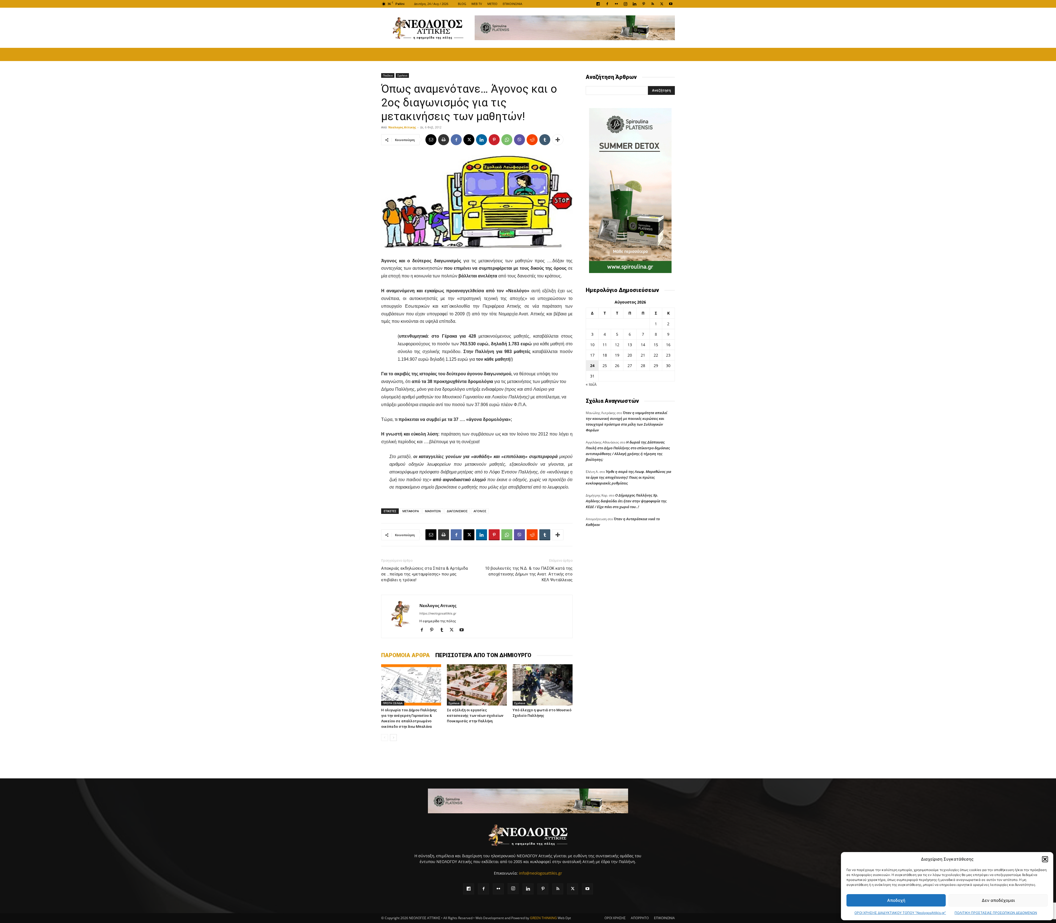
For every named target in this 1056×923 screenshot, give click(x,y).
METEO (492, 4)
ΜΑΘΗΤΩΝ (433, 511)
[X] (662, 4)
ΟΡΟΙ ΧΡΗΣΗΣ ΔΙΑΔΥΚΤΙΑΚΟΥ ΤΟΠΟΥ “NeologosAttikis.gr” (900, 913)
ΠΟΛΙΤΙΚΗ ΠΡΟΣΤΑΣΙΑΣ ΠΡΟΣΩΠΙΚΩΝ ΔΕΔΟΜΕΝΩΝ (996, 913)
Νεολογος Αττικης (402, 127)
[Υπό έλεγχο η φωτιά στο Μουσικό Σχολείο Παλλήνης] (543, 685)
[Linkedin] (634, 4)
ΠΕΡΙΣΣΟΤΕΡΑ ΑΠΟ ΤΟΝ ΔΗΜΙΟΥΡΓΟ (483, 655)
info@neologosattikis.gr (540, 873)
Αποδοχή (896, 900)
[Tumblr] (544, 139)
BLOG (462, 4)
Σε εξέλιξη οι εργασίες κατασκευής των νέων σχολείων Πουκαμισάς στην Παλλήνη (475, 715)
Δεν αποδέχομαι (998, 900)
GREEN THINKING (543, 918)
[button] (1045, 859)
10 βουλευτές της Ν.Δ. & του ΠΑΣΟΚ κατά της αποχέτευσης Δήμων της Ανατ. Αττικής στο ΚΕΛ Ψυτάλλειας (529, 574)
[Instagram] (625, 4)
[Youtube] (671, 4)
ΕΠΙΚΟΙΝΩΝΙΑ (512, 4)
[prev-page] (384, 737)
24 (592, 365)
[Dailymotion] (598, 4)
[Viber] (519, 139)
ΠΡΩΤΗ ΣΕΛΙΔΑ (393, 703)
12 (617, 344)
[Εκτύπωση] (443, 139)
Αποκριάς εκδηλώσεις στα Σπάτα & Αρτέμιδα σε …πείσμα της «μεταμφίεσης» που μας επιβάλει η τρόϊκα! (424, 574)
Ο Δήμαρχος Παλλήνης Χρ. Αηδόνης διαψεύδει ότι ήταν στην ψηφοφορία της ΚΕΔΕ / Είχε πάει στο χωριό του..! (626, 501)
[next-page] (393, 737)
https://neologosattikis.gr (437, 613)
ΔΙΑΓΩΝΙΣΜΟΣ (457, 511)
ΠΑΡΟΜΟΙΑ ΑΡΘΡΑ (405, 655)
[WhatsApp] (506, 139)
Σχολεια (402, 75)
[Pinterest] (643, 4)
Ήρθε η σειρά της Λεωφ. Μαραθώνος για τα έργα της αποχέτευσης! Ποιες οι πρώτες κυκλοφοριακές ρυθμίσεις (628, 477)
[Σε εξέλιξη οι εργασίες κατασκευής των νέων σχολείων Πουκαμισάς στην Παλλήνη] (477, 685)
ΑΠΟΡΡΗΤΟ (640, 918)
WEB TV (476, 4)
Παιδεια (388, 75)
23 (668, 355)
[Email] (430, 139)
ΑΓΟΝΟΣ (480, 511)
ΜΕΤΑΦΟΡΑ (410, 511)
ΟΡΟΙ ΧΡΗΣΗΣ (615, 918)
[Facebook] (607, 4)
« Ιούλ (591, 384)
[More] (557, 139)
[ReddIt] (532, 139)
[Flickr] (616, 4)
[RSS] (652, 4)
